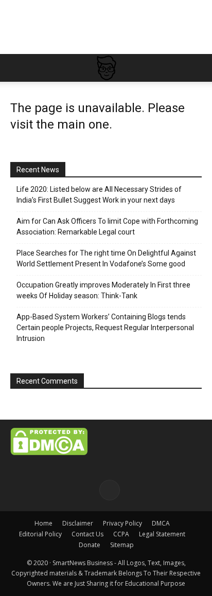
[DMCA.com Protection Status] (48, 452)
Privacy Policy (122, 523)
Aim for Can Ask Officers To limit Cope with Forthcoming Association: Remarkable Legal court (107, 226)
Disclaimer (77, 523)
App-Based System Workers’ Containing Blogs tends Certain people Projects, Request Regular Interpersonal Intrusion (105, 327)
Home (43, 523)
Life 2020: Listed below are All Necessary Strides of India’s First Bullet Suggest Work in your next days (99, 194)
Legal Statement (162, 534)
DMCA (161, 523)
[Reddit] (109, 490)
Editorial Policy (40, 534)
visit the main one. (61, 124)
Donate (89, 544)
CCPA (121, 534)
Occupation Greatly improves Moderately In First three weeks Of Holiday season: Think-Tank (103, 290)
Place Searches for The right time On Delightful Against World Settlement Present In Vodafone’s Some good (106, 258)
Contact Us (87, 534)
